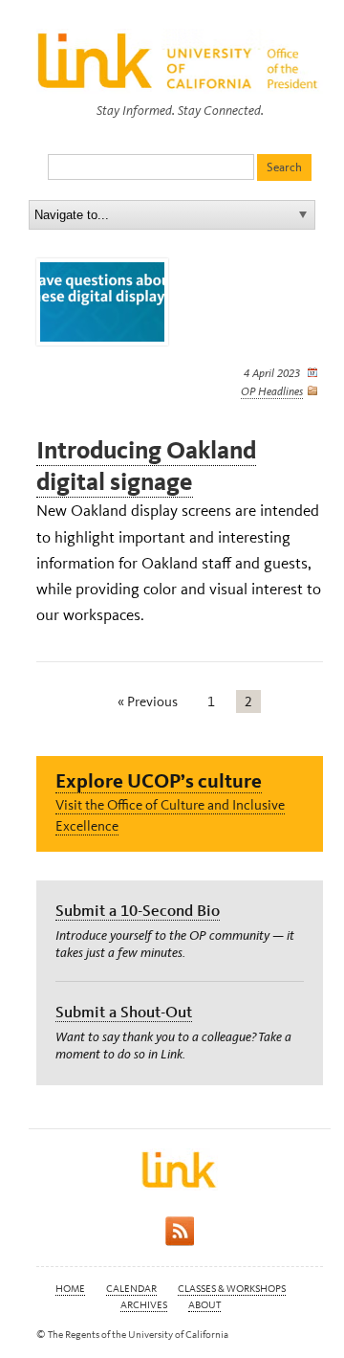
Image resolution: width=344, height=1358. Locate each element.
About (204, 1305)
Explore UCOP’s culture (158, 780)
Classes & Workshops (232, 1288)
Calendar (131, 1288)
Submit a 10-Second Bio (137, 910)
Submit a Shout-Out (123, 1011)
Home (70, 1288)
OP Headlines (272, 391)
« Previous (148, 701)
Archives (143, 1305)
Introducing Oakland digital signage (146, 466)
